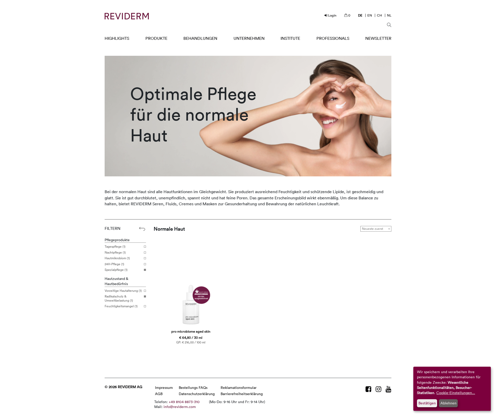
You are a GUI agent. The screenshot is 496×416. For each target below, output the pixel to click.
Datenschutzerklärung (197, 393)
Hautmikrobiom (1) (117, 258)
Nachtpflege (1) (115, 252)
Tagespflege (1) (115, 247)
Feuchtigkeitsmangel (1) (121, 306)
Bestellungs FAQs (193, 387)
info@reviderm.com (180, 406)
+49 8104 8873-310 (184, 401)
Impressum (164, 387)
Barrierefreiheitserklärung (242, 393)
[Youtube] (388, 389)
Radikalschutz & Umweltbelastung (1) (119, 298)
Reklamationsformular (239, 387)
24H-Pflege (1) (114, 264)
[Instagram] (379, 389)
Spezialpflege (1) (116, 270)
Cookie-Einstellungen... (455, 392)
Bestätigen (427, 403)
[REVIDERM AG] (127, 16)
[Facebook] (369, 389)
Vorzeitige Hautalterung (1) (123, 291)
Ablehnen (448, 403)
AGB (158, 393)
